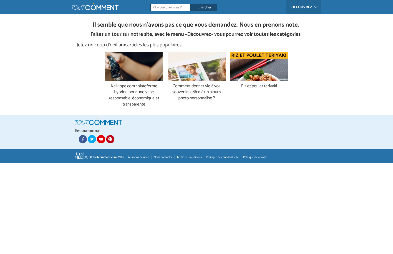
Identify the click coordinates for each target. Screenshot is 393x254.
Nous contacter (163, 157)
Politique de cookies (255, 157)
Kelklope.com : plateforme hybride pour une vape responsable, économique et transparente (134, 95)
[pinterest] (110, 139)
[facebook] (83, 139)
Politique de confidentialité (222, 157)
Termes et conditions (189, 157)
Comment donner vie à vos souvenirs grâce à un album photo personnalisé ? (196, 92)
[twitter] (92, 139)
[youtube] (101, 139)
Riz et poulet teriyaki (259, 86)
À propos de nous (138, 157)
